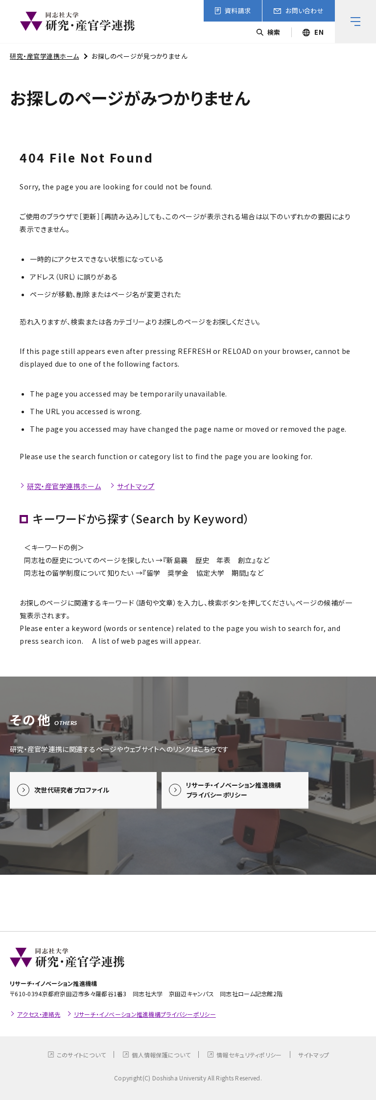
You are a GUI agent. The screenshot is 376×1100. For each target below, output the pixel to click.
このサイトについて (81, 1055)
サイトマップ (135, 486)
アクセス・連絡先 (38, 1014)
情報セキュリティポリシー (249, 1055)
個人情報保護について (161, 1055)
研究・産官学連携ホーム (44, 56)
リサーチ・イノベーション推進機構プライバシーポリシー (145, 1014)
